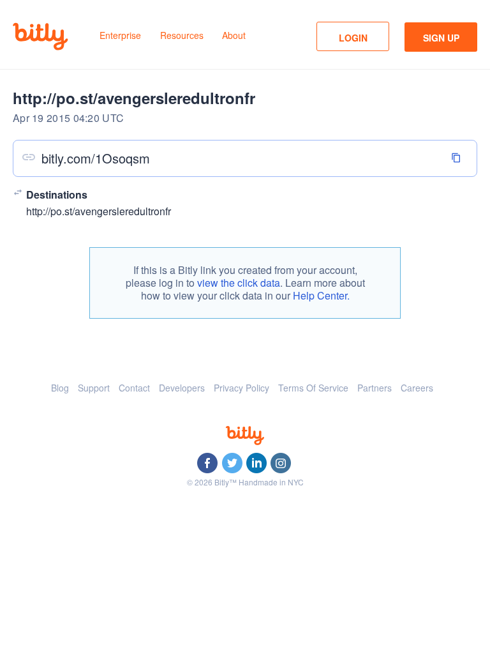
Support (94, 387)
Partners (374, 387)
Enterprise (120, 35)
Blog (60, 387)
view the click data (238, 282)
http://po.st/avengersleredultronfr (98, 211)
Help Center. (321, 295)
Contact (134, 387)
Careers (417, 387)
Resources (182, 35)
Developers (182, 387)
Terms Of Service (313, 387)
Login (353, 37)
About (234, 35)
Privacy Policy (241, 387)
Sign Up (441, 37)
